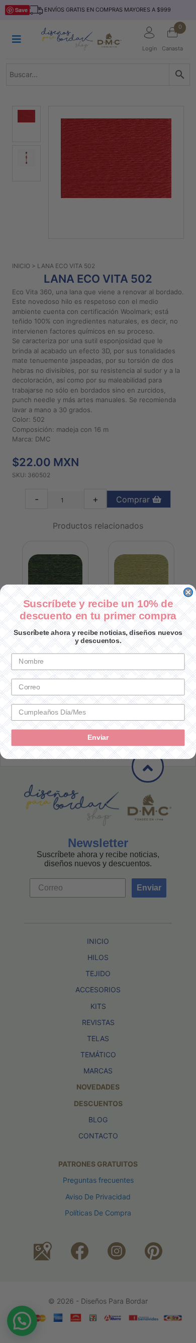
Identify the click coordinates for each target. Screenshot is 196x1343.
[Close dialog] (188, 592)
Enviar (98, 737)
